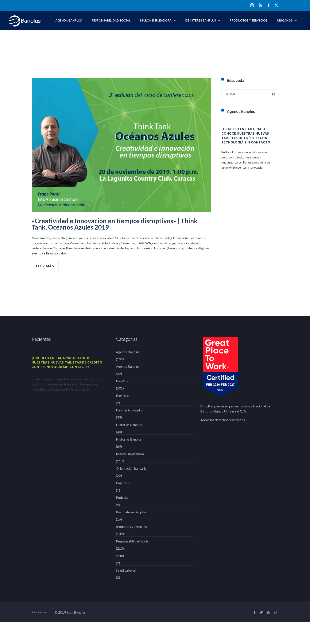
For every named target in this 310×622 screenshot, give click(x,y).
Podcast (122, 497)
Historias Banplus (129, 425)
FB (268, 5)
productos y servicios (248, 20)
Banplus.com (40, 612)
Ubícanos (285, 20)
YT (260, 5)
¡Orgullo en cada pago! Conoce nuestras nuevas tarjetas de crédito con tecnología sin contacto (67, 362)
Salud (120, 556)
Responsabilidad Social (111, 20)
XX (276, 5)
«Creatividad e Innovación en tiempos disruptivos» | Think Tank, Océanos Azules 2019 (115, 224)
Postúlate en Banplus (131, 512)
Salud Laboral (126, 570)
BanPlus (122, 381)
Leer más (45, 266)
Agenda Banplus (68, 20)
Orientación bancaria (131, 468)
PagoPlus (123, 483)
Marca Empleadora (156, 20)
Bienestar (123, 395)
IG (252, 5)
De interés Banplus (200, 20)
